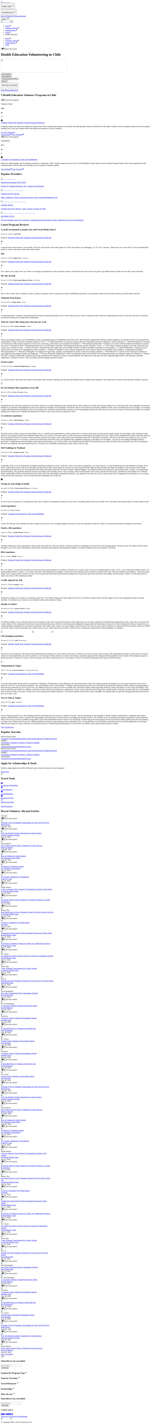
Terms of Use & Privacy (9, 1416)
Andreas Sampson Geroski (10, 835)
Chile (7, 32)
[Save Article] (3, 818)
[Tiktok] (12, 1414)
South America (10, 30)
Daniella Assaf (6, 1020)
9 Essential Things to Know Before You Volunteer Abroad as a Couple (25, 900)
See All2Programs (7, 132)
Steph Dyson (5, 825)
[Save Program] (3, 100)
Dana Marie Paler (7, 983)
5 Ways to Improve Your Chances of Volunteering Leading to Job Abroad (26, 889)
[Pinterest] (9, 1414)
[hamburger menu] (11, 21)
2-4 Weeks (12, 743)
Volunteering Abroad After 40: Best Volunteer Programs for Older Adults (26, 933)
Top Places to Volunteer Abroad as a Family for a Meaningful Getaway (25, 943)
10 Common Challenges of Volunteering (15, 877)
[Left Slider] (2, 816)
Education (22, 739)
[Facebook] (2, 1414)
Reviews (15, 90)
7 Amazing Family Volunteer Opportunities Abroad (19, 1018)
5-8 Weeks (4, 743)
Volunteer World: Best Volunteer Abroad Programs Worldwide (22, 123)
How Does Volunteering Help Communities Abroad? (19, 993)
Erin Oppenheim (6, 1030)
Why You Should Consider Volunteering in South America (21, 833)
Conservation (30, 739)
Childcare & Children (42, 739)
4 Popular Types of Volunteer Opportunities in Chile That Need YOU (25, 823)
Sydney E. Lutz (6, 879)
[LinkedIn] (10, 1414)
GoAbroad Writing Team (9, 891)
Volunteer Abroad (11, 28)
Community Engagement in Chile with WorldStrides (19, 159)
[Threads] (3, 1414)
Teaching (53, 739)
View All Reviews (7, 727)
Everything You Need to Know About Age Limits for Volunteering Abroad (27, 956)
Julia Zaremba (6, 1043)
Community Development (10, 739)
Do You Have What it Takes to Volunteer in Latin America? (21, 846)
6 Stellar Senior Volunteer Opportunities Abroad (17, 1041)
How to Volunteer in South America (13, 856)
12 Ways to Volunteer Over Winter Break (15, 923)
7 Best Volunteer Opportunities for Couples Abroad (19, 968)
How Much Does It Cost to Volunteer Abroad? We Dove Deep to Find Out (27, 912)
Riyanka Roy (5, 902)
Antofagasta (5, 747)
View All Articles (7, 1354)
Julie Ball (4, 925)
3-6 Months (35, 743)
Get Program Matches (18, 16)
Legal (20, 1416)
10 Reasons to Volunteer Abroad (12, 866)
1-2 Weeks (27, 743)
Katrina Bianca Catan (8, 935)
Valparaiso (13, 747)
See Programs (6, 74)
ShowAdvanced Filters (10, 79)
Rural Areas (27, 747)
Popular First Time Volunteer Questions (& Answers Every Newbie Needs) (27, 981)
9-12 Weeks (20, 743)
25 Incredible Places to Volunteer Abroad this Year (18, 1028)
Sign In (4, 19)
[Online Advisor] (2, 1356)
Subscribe (5, 1368)
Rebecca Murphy (7, 848)
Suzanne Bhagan (7, 1008)
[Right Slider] (5, 816)
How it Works (6, 16)
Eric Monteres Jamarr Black (10, 858)
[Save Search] (3, 49)
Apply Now (5, 772)
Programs (9, 90)
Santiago (20, 747)
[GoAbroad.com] (5, 2)
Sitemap (24, 1416)
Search (3, 90)
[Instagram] (5, 1414)
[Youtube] (7, 1414)
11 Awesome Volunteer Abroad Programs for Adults (19, 1006)
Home (7, 26)
